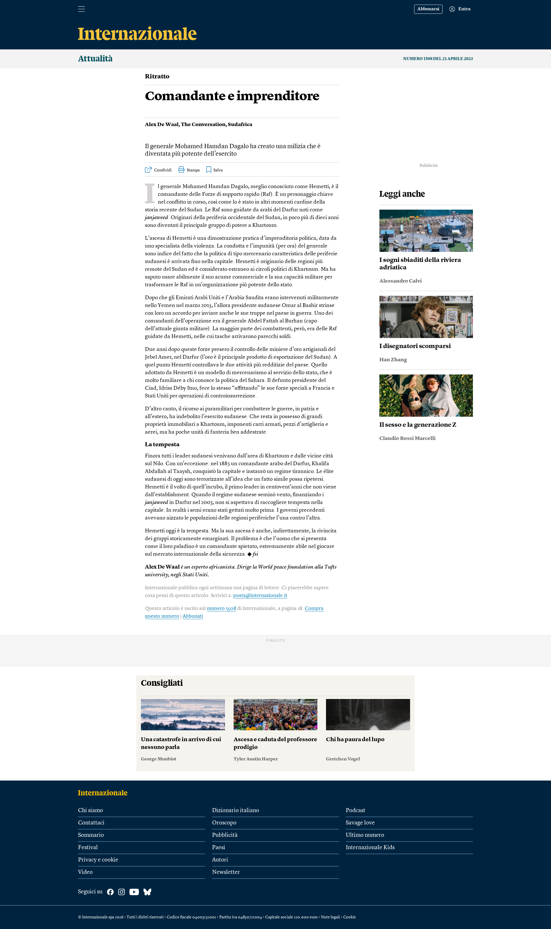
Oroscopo (224, 823)
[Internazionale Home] (104, 792)
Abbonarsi (428, 9)
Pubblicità (225, 835)
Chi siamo (90, 811)
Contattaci (91, 823)
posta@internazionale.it (260, 595)
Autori (220, 860)
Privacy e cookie (98, 860)
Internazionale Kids (370, 848)
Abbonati (193, 616)
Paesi (218, 848)
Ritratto (157, 77)
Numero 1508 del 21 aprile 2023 (438, 59)
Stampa (193, 170)
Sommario (91, 835)
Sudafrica (240, 124)
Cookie (349, 917)
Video (85, 872)
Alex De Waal (162, 124)
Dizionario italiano (235, 811)
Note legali (330, 917)
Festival (88, 848)
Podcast (355, 811)
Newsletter (226, 872)
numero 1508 (221, 608)
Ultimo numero (365, 835)
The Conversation (203, 124)
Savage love (360, 823)
